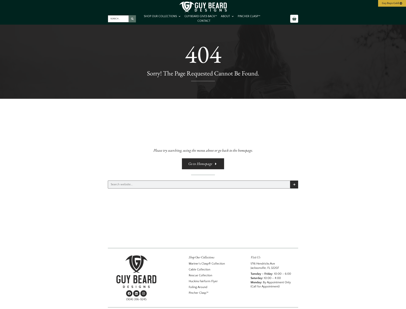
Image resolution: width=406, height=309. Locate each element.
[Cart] (294, 19)
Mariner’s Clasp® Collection (207, 263)
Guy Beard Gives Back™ (200, 16)
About (225, 16)
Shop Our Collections (160, 16)
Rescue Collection (200, 275)
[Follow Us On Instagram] (143, 293)
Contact (203, 21)
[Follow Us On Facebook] (129, 293)
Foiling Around (198, 287)
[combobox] (118, 18)
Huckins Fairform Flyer (203, 281)
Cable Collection (199, 269)
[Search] (132, 18)
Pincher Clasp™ (249, 16)
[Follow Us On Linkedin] (136, 293)
